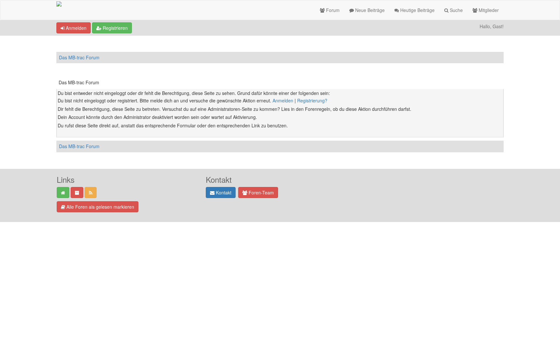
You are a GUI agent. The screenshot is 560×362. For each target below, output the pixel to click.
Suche (456, 10)
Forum (332, 10)
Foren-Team (260, 192)
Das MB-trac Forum (79, 57)
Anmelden (75, 28)
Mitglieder (488, 10)
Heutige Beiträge (417, 10)
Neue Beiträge (369, 10)
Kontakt (223, 192)
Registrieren (114, 28)
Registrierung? (312, 100)
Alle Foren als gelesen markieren (99, 207)
